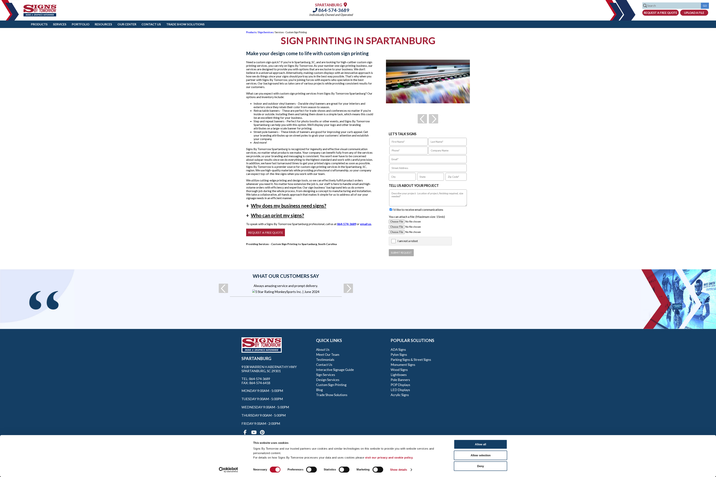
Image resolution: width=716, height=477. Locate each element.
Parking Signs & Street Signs (411, 359)
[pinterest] (262, 432)
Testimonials (325, 359)
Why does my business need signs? (286, 206)
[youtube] (253, 432)
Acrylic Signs (400, 395)
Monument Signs (403, 365)
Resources (103, 24)
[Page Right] (433, 118)
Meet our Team (327, 354)
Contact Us (151, 24)
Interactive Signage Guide (335, 370)
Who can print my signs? (275, 215)
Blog (319, 390)
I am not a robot (408, 241)
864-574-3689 (333, 10)
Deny (480, 466)
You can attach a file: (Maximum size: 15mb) (417, 216)
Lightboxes (399, 375)
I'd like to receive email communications (417, 209)
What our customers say (286, 276)
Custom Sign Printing (331, 385)
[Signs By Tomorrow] (40, 15)
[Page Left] (422, 118)
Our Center (126, 24)
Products (39, 24)
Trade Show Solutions (185, 24)
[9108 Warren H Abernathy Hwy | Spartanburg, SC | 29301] (345, 4)
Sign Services (265, 32)
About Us (322, 349)
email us (365, 224)
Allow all (480, 444)
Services (59, 24)
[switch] (311, 470)
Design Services (327, 380)
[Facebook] (245, 432)
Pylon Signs (399, 354)
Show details (398, 469)
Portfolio (81, 24)
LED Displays (400, 390)
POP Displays (400, 385)
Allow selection (481, 455)
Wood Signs (399, 370)
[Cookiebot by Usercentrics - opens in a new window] (228, 470)
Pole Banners (400, 380)
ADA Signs (398, 349)
